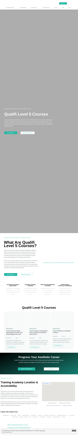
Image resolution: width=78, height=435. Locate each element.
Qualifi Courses (34, 7)
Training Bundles (23, 7)
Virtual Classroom (46, 7)
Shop (63, 7)
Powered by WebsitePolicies (7, 432)
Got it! (74, 430)
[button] (39, 425)
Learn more (42, 430)
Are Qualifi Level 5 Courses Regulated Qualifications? (19, 427)
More (69, 7)
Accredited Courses (10, 7)
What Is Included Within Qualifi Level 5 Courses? (18, 424)
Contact (55, 7)
